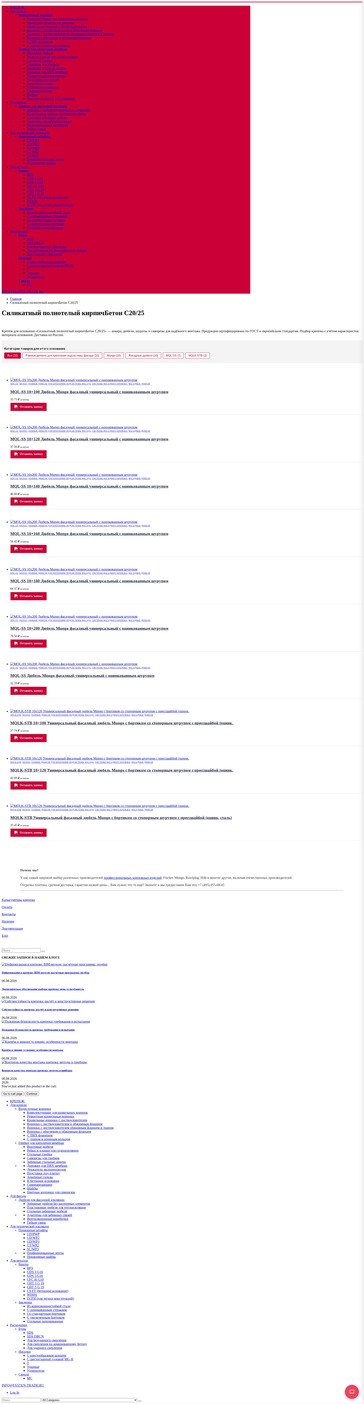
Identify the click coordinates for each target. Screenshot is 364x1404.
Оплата (7, 907)
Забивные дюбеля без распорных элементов (58, 110)
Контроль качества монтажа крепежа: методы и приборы (37, 1070)
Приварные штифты (35, 136)
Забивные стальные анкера (46, 68)
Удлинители (35, 277)
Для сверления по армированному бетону (57, 250)
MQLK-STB (15, 715)
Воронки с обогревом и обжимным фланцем (59, 38)
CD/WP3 (33, 148)
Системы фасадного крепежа (109, 384)
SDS (30, 239)
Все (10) (12, 355)
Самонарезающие (39, 91)
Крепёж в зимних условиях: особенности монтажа (32, 1050)
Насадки (25, 258)
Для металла (19, 167)
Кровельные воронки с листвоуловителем (57, 26)
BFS (30, 174)
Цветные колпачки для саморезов (51, 98)
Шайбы (32, 95)
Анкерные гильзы (40, 83)
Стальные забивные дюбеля (47, 117)
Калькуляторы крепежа (18, 900)
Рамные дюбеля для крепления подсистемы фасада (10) (62, 355)
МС (29, 284)
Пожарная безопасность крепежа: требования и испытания (38, 1029)
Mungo (23, 384)
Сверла (24, 280)
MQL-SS (14, 384)
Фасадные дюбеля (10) (143, 355)
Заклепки (26, 208)
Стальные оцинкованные (45, 227)
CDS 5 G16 (35, 182)
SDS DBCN (35, 243)
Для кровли (18, 11)
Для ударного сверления (44, 254)
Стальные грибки (39, 60)
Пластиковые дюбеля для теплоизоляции (56, 114)
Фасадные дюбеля (139, 384)
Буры (23, 235)
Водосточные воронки (35, 15)
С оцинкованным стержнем (47, 216)
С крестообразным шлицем (46, 262)
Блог (5, 935)
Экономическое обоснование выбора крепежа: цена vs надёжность (43, 989)
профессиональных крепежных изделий (133, 878)
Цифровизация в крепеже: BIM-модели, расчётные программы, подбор (45, 972)
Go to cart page (12, 1093)
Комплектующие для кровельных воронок (57, 19)
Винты (24, 170)
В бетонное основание (43, 87)
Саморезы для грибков (43, 64)
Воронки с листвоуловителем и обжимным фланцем (64, 30)
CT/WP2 (33, 151)
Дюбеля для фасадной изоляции (43, 106)
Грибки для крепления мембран (43, 49)
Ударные (33, 273)
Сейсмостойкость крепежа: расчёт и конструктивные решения (40, 1009)
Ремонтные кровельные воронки (50, 22)
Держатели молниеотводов (46, 76)
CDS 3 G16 (35, 178)
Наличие (8, 921)
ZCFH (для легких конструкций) (50, 205)
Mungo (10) (114, 355)
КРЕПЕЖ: (17, 7)
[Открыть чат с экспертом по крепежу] (352, 1392)
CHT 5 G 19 (35, 193)
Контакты (9, 914)
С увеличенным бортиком (45, 224)
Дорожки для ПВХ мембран (47, 72)
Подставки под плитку (43, 79)
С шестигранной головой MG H (50, 265)
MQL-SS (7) (173, 355)
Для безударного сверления (46, 246)
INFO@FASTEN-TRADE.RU (23, 291)
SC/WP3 (33, 155)
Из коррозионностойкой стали (49, 212)
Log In (14, 1392)
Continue (32, 1093)
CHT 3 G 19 (35, 189)
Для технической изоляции (29, 132)
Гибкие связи (36, 129)
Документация (12, 928)
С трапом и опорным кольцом (48, 45)
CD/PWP (33, 140)
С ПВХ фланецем (39, 41)
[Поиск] (140, 1401)
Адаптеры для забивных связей (49, 121)
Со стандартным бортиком (46, 220)
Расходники (18, 231)
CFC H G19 (35, 186)
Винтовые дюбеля (40, 53)
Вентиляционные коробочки (47, 125)
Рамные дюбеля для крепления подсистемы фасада (59, 384)
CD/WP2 (33, 144)
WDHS (32, 201)
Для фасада (18, 102)
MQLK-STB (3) (198, 355)
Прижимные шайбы (41, 163)
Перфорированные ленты (45, 159)
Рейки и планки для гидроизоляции (53, 57)
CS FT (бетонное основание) (47, 197)
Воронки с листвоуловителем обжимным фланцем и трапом (70, 34)
